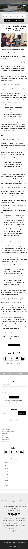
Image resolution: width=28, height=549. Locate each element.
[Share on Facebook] (6, 358)
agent (2, 179)
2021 (6, 477)
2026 (6, 463)
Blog (14, 497)
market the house (6, 202)
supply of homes (8, 246)
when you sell (8, 80)
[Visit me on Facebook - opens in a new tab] (11, 452)
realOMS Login (17, 546)
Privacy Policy (14, 536)
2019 (6, 483)
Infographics (5, 433)
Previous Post (8, 373)
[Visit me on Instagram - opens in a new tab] (6, 452)
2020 (6, 480)
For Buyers (5, 423)
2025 (6, 465)
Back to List (13, 345)
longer (11, 100)
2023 (6, 471)
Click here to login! (14, 403)
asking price (17, 89)
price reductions (8, 93)
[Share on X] (11, 358)
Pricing (4, 435)
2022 (6, 474)
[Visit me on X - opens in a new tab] (16, 452)
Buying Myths (5, 437)
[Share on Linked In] (22, 358)
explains (3, 104)
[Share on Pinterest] (17, 358)
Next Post (21, 373)
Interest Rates (5, 439)
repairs (21, 143)
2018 (6, 486)
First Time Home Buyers (8, 431)
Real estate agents (6, 317)
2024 (6, 468)
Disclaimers (10, 546)
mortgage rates (15, 52)
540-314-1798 (16, 510)
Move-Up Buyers (6, 429)
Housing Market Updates (8, 427)
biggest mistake (22, 311)
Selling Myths (5, 441)
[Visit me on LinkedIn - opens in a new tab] (21, 452)
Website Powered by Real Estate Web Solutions (14, 542)
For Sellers (10, 363)
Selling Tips (18, 363)
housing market (8, 49)
